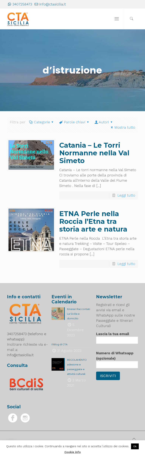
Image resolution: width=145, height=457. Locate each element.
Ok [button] (135, 446)
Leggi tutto (126, 195)
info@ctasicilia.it (52, 4)
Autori (104, 122)
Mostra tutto (124, 127)
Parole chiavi (74, 122)
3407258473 (22, 4)
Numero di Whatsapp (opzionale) (114, 356)
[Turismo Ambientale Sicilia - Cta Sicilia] (18, 18)
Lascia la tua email (112, 334)
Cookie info (72, 452)
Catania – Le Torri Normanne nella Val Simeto (94, 153)
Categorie (42, 122)
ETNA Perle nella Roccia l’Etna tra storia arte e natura (93, 221)
